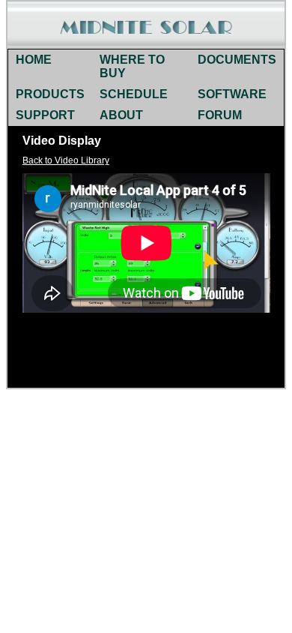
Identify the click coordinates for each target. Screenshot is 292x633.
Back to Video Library (65, 160)
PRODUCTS (50, 94)
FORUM (220, 115)
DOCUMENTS (237, 59)
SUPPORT (45, 115)
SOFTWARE (232, 94)
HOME (34, 59)
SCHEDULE (134, 94)
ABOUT (121, 115)
